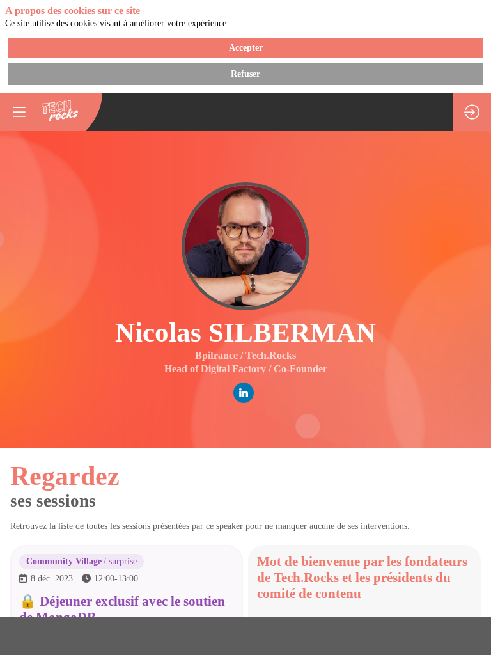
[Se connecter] (472, 112)
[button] (19, 112)
